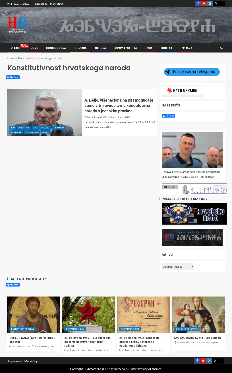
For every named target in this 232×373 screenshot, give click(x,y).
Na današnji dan (75, 329)
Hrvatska (59, 128)
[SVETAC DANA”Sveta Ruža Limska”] (198, 315)
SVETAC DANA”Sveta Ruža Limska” (198, 338)
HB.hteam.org (41, 128)
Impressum (40, 3)
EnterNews (137, 368)
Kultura (100, 48)
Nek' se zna (32, 132)
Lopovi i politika (125, 48)
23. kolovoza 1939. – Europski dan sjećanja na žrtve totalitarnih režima (87, 341)
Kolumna (80, 48)
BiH (13, 128)
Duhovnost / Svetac (22, 329)
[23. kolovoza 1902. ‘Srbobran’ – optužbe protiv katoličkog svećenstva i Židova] (143, 315)
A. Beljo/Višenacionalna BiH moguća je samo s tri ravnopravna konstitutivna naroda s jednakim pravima (119, 105)
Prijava (186, 48)
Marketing (56, 3)
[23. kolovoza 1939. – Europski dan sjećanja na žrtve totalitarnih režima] (88, 315)
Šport (149, 48)
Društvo (24, 128)
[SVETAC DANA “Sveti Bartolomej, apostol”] (33, 315)
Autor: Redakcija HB (120, 117)
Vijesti (17, 48)
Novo (34, 48)
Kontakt (167, 48)
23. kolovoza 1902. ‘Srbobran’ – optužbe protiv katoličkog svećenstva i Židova (140, 341)
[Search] (221, 47)
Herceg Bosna (56, 48)
